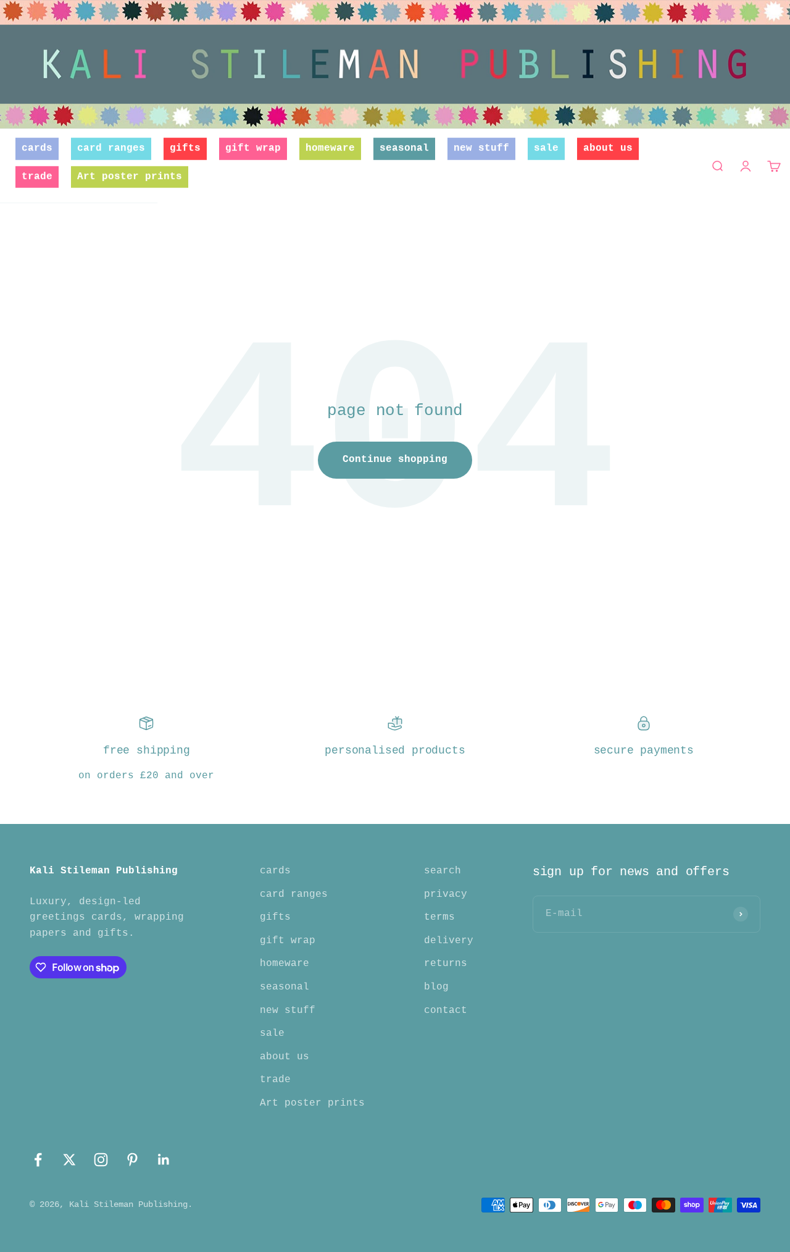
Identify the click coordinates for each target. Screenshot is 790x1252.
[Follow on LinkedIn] (164, 1159)
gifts (185, 148)
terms (439, 917)
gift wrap (253, 148)
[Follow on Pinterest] (132, 1159)
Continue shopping (395, 459)
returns (445, 963)
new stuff (481, 148)
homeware (330, 148)
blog (436, 987)
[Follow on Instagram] (101, 1159)
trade (37, 176)
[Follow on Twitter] (69, 1159)
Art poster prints (129, 176)
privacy (445, 894)
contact (445, 1010)
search (442, 870)
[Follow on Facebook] (38, 1159)
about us (608, 148)
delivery (448, 940)
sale (546, 148)
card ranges (111, 148)
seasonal (404, 148)
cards (37, 148)
